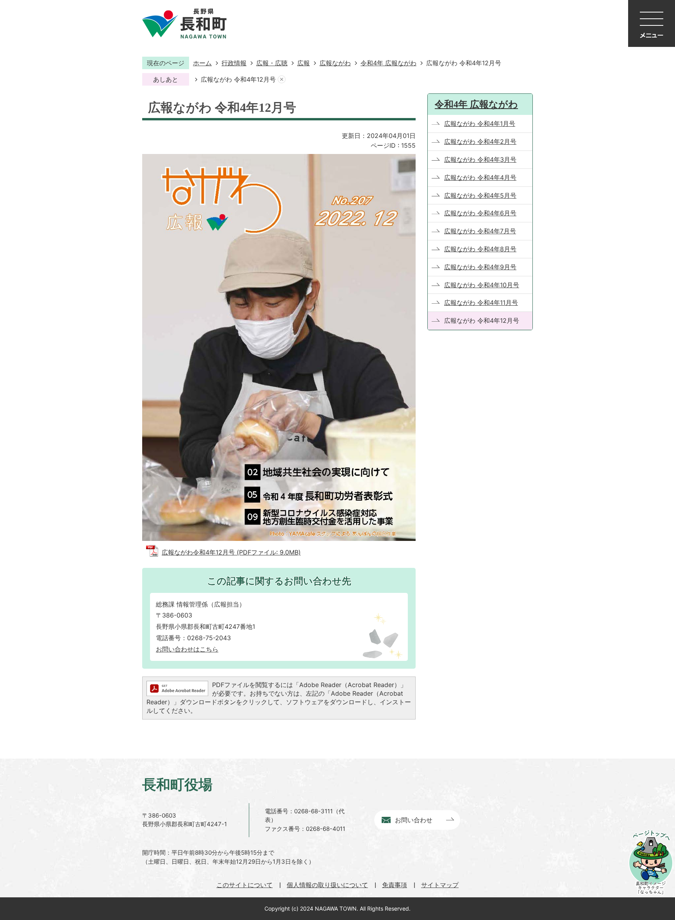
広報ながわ (335, 63)
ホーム (202, 63)
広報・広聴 (272, 63)
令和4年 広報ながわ (388, 63)
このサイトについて (244, 885)
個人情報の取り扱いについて (327, 885)
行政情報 (233, 63)
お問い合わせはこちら (187, 649)
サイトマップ (440, 885)
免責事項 (394, 885)
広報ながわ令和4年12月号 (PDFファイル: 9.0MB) (231, 552)
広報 (303, 63)
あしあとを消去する (282, 79)
